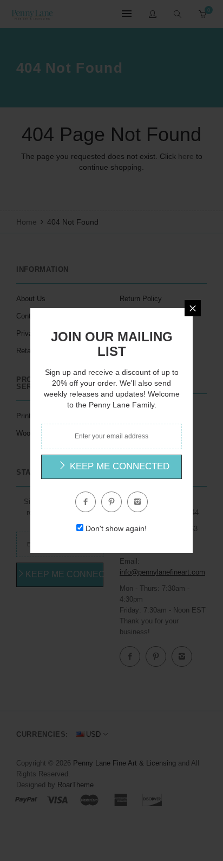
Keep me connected (118, 466)
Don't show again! (116, 528)
